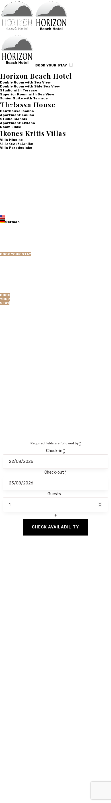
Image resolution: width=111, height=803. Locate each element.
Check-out (55, 472)
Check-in (55, 450)
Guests (55, 494)
